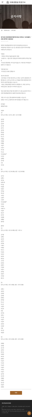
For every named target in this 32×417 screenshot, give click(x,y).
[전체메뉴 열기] (2, 2)
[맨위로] (29, 413)
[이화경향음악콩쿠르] (16, 2)
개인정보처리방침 (6, 403)
